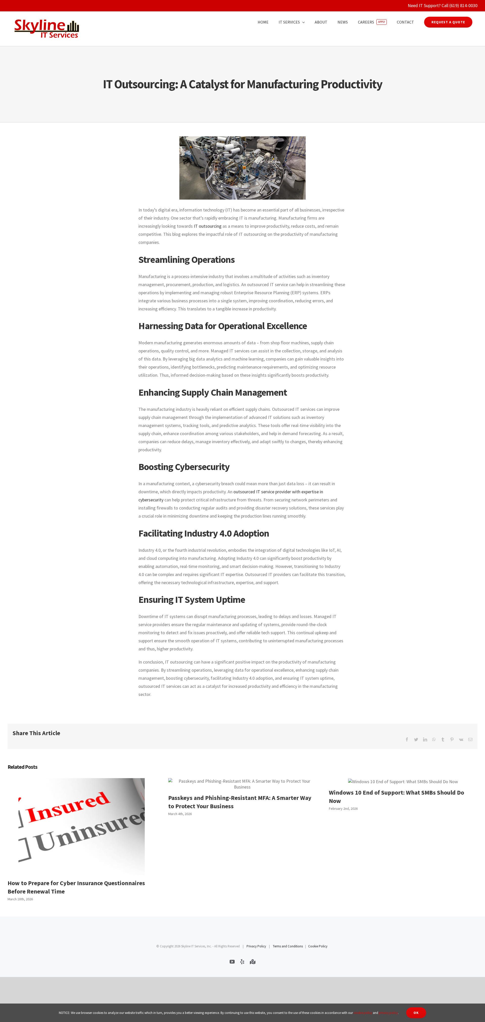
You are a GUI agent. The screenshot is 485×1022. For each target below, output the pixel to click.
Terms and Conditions (288, 946)
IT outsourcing (208, 226)
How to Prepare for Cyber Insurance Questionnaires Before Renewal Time (82, 826)
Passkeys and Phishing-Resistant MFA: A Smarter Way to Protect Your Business (242, 784)
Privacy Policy (256, 946)
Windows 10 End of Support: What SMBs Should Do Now (403, 781)
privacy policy (388, 1013)
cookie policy (363, 1013)
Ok (416, 1012)
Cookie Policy (317, 946)
